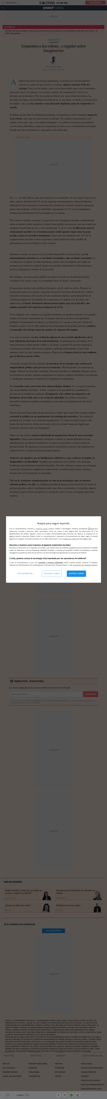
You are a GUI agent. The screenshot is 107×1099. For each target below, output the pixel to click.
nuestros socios (41, 529)
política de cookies (70, 539)
